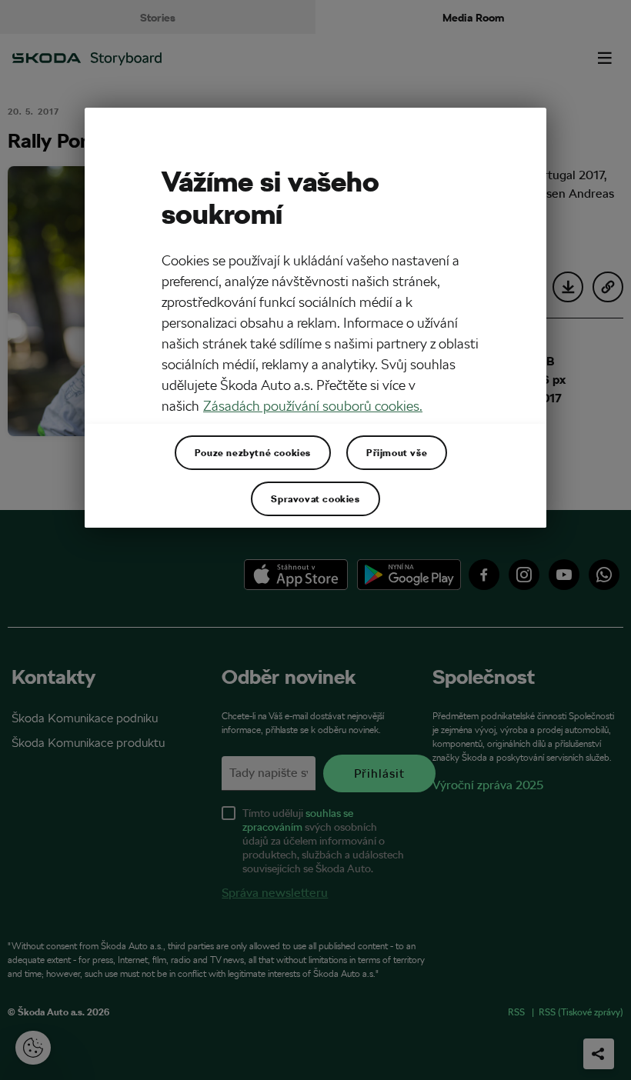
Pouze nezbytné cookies (253, 452)
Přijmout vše (396, 452)
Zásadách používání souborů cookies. (312, 406)
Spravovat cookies (315, 498)
